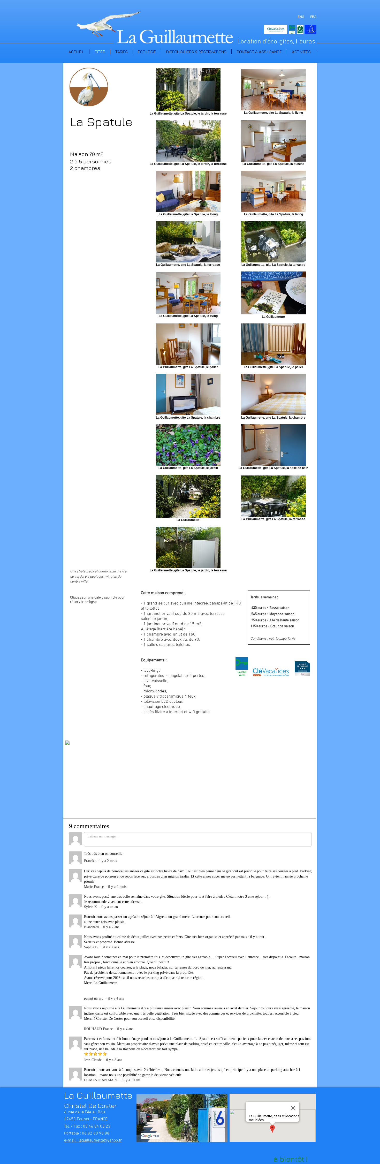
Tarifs (291, 639)
